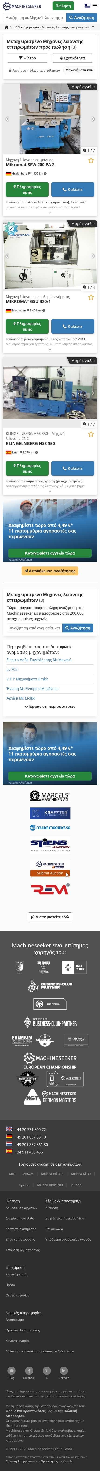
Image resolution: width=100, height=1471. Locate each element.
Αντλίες (28, 1174)
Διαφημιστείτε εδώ (52, 917)
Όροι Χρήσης (49, 1461)
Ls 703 (12, 669)
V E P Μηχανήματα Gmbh (28, 679)
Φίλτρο (29, 58)
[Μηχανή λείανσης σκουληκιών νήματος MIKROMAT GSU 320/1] (50, 255)
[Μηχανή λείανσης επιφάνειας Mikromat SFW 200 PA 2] (50, 119)
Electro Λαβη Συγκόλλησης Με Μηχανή (39, 659)
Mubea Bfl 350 (52, 1174)
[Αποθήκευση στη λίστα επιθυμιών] (91, 160)
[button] (95, 5)
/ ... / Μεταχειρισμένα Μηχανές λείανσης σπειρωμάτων (50, 27)
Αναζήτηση (83, 17)
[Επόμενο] (93, 119)
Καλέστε (75, 189)
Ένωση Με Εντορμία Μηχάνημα (33, 688)
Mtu (12, 1174)
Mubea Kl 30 (81, 1174)
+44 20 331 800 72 (30, 1129)
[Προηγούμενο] (7, 119)
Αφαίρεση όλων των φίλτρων (36, 70)
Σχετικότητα (74, 58)
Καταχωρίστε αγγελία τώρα (50, 553)
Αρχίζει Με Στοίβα (21, 698)
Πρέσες (24, 1185)
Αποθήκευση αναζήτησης (51, 570)
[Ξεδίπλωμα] (50, 212)
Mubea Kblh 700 (50, 1185)
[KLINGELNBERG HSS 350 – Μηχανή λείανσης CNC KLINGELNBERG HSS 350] (50, 392)
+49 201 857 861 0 (30, 1137)
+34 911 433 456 (29, 1152)
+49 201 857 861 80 (31, 1144)
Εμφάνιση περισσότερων (51, 706)
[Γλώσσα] (87, 5)
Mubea (75, 1185)
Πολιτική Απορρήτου (19, 1461)
